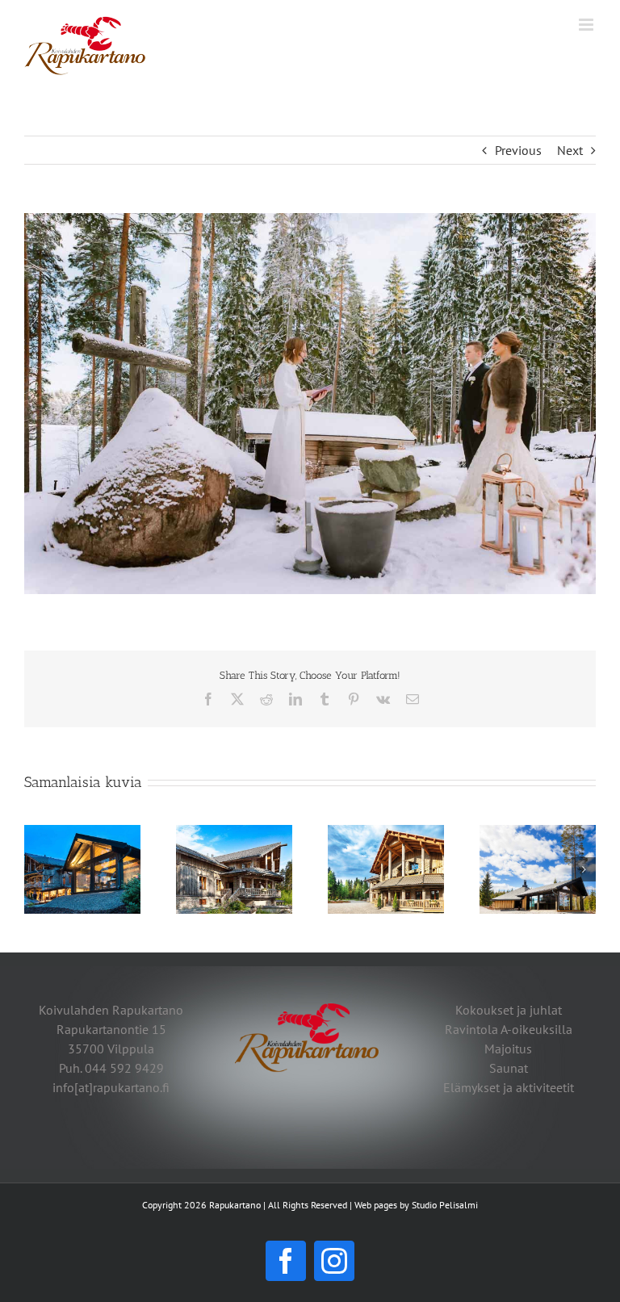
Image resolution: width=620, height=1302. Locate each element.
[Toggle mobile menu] (587, 24)
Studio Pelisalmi (445, 1205)
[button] (36, 869)
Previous (518, 150)
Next (570, 150)
